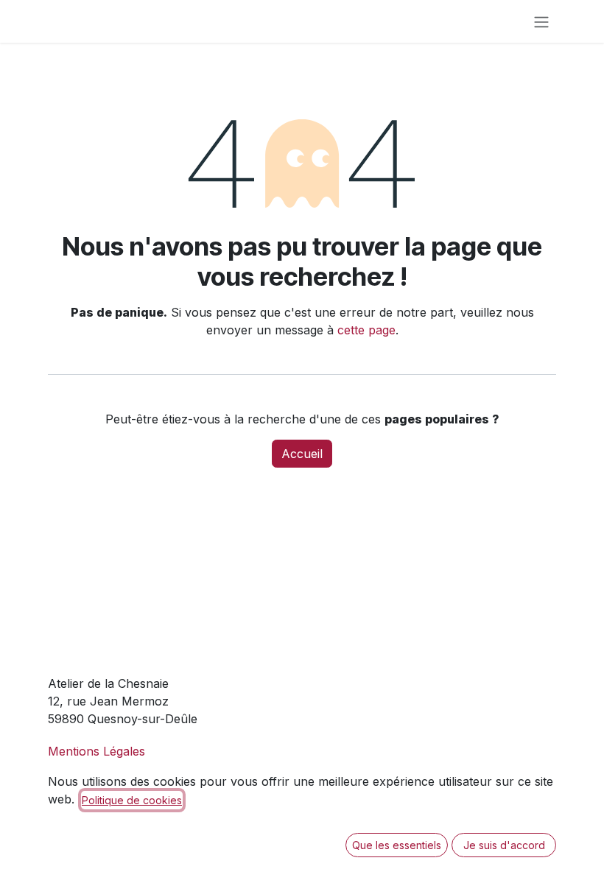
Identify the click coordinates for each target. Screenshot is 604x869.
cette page (366, 330)
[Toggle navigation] (541, 21)
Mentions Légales (96, 751)
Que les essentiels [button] (396, 845)
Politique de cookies (132, 800)
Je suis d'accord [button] (504, 845)
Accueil (302, 453)
